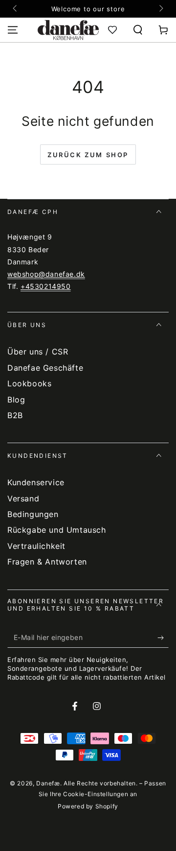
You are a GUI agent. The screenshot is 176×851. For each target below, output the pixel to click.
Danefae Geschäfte (45, 368)
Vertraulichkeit (36, 546)
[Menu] (12, 30)
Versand (23, 498)
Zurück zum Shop (88, 155)
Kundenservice (36, 482)
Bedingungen (33, 514)
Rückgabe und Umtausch (56, 530)
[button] (138, 30)
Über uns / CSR (37, 351)
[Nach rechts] (160, 9)
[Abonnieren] (163, 638)
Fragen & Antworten (47, 562)
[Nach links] (15, 9)
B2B (15, 415)
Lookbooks (29, 383)
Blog (16, 399)
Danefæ (48, 783)
